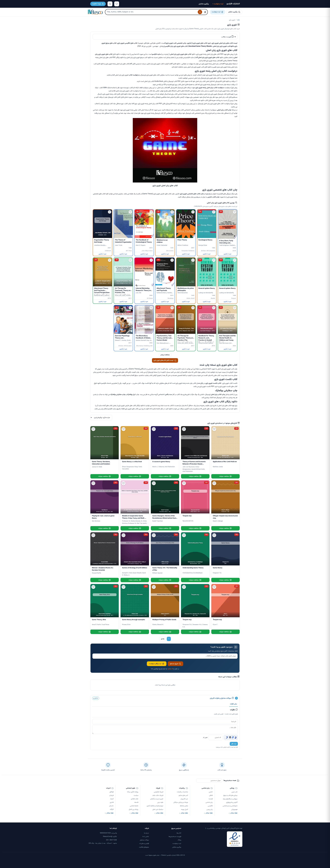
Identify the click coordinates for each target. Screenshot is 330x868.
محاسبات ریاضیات (182, 792)
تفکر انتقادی (134, 799)
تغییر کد (205, 737)
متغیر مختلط (184, 806)
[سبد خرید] (110, 3)
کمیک (112, 799)
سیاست (136, 795)
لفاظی (211, 795)
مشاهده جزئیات (224, 476)
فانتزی (112, 802)
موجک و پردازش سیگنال (181, 802)
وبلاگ (179, 840)
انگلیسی (210, 806)
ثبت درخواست (217, 4)
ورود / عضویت (96, 4)
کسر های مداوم (183, 795)
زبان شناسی (209, 802)
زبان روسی (210, 809)
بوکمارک (129, 394)
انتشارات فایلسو (233, 3)
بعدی (162, 639)
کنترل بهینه (184, 809)
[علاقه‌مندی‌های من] (116, 3)
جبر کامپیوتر (184, 799)
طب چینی (234, 792)
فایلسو (154, 54)
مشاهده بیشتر (165, 355)
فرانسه (211, 799)
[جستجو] (200, 12)
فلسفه (136, 802)
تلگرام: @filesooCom (110, 836)
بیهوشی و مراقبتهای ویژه (230, 799)
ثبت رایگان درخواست (155, 664)
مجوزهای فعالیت (144, 847)
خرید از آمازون (227, 254)
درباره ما (146, 833)
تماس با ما (145, 836)
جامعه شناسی (134, 806)
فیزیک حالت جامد (157, 795)
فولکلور (111, 792)
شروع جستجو (174, 664)
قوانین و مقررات (144, 843)
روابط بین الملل (133, 809)
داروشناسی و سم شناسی (230, 806)
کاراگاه (112, 809)
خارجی (211, 792)
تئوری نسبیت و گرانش (156, 799)
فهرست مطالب (226, 37)
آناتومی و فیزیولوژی (231, 802)
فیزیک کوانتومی (158, 792)
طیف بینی (160, 802)
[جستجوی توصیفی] (205, 12)
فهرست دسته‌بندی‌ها (175, 836)
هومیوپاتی (234, 809)
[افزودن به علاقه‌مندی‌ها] (234, 212)
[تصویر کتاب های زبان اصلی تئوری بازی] (165, 182)
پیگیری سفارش (204, 4)
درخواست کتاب (134, 75)
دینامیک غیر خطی (157, 809)
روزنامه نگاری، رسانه (132, 792)
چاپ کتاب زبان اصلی (224, 110)
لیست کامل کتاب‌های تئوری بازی (163, 360)
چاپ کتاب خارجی (213, 197)
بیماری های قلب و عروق (230, 795)
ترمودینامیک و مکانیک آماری (155, 806)
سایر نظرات (233, 704)
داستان (111, 806)
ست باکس (168, 394)
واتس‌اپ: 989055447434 (108, 833)
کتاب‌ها (179, 833)
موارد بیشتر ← (233, 813)
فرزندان (111, 795)
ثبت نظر (233, 744)
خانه (238, 20)
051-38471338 (111, 840)
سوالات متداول (144, 840)
